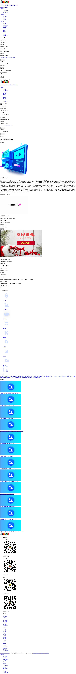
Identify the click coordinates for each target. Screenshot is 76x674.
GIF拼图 (4, 27)
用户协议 (47, 653)
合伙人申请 (5, 16)
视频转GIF (5, 26)
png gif (14, 376)
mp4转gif (4, 617)
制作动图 (21, 376)
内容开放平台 (5, 10)
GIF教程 (4, 643)
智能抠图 (4, 34)
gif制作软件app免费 (55, 376)
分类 (5, 7)
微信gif (17, 376)
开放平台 (2, 8)
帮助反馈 (4, 631)
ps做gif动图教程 (25, 377)
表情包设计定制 (6, 650)
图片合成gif (5, 616)
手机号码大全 (5, 672)
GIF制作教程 (5, 668)
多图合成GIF (5, 25)
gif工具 (10, 377)
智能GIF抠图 (5, 625)
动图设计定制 (5, 649)
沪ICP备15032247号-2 (4, 653)
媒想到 (4, 664)
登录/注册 (2, 68)
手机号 (4, 669)
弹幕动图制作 (48, 376)
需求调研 (4, 634)
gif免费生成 (2, 376)
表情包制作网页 (5, 377)
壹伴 (3, 661)
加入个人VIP (3, 128)
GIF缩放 (4, 30)
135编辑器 (5, 656)
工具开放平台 (5, 12)
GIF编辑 (4, 29)
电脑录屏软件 (5, 615)
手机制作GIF (5, 35)
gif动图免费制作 (34, 376)
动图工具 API (5, 648)
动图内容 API (5, 646)
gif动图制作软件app (26, 376)
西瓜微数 (4, 667)
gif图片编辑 (5, 620)
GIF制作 (2, 7)
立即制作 (2, 142)
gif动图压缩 (5, 624)
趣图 (7, 7)
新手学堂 (4, 629)
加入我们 (4, 637)
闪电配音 (4, 663)
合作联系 (2, 14)
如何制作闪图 (61, 376)
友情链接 (2, 654)
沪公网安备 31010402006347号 (39, 653)
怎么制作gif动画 (15, 377)
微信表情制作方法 (36, 377)
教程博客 (4, 630)
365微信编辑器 (5, 659)
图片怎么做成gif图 (67, 376)
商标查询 (4, 671)
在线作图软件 (5, 665)
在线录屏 (4, 23)
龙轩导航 (4, 660)
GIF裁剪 (4, 31)
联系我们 (4, 638)
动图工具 (2, 21)
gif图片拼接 (5, 619)
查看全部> (2, 65)
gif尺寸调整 (5, 621)
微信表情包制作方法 (41, 376)
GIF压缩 (4, 98)
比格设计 (4, 657)
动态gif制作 (30, 377)
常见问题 (4, 633)
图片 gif (19, 377)
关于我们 (4, 19)
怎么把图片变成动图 (9, 376)
